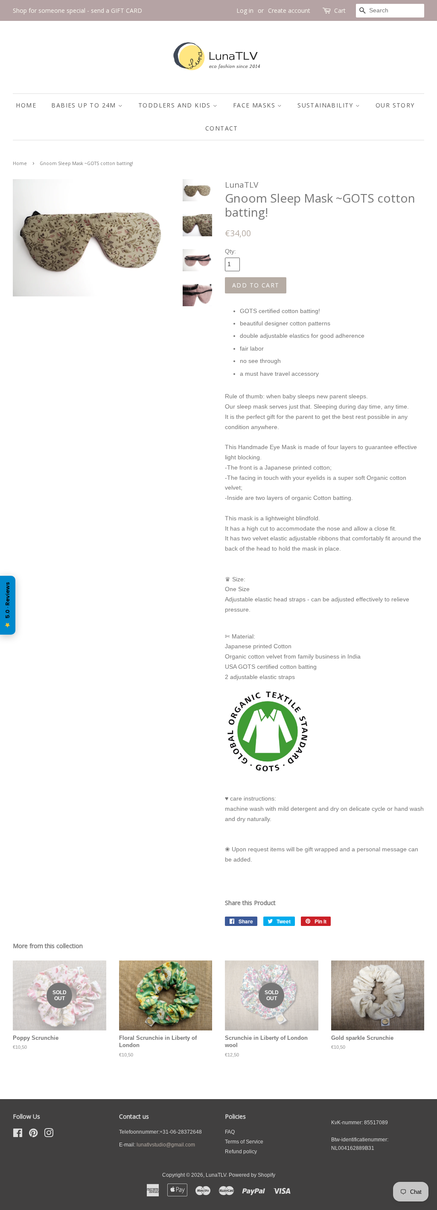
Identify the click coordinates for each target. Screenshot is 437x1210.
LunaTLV (216, 1175)
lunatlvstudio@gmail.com (166, 1145)
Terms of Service (244, 1142)
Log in (244, 10)
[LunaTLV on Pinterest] (33, 1135)
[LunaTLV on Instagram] (48, 1135)
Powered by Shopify (252, 1175)
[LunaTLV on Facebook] (18, 1135)
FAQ (230, 1132)
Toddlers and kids (175, 105)
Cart (340, 10)
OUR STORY (395, 105)
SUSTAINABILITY (326, 105)
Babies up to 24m (84, 105)
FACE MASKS (255, 105)
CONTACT (221, 128)
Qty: (230, 251)
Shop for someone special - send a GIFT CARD (77, 10)
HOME (26, 105)
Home (20, 163)
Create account (289, 10)
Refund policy (241, 1152)
